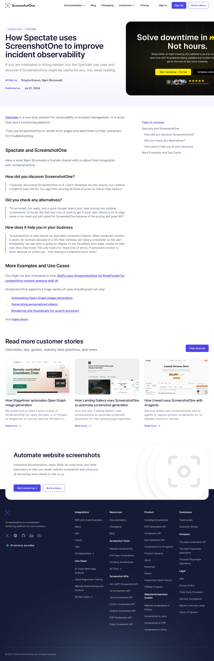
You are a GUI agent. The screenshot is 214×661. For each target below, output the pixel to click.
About (147, 560)
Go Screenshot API (120, 590)
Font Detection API (154, 540)
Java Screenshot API (121, 597)
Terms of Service (188, 612)
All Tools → (115, 568)
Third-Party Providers (191, 592)
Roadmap (149, 566)
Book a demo (198, 5)
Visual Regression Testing (89, 579)
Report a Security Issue (192, 605)
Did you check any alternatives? (164, 140)
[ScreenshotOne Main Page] (20, 5)
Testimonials (186, 520)
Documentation (118, 520)
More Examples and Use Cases (161, 152)
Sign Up (179, 5)
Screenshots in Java (155, 616)
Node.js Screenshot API (122, 610)
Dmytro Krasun (31, 80)
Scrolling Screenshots (121, 562)
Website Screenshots (121, 548)
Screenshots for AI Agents (158, 546)
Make (78, 526)
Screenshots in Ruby (155, 629)
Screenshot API (152, 533)
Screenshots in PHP (155, 622)
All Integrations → (84, 553)
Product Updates (153, 553)
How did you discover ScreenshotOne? (169, 134)
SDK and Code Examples (88, 520)
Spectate (12, 117)
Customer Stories (188, 526)
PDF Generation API (155, 526)
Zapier (78, 540)
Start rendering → (27, 488)
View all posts (197, 348)
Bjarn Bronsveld (52, 80)
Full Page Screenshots (122, 555)
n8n (77, 533)
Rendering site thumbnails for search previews (45, 311)
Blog (93, 5)
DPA (181, 578)
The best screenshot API (192, 542)
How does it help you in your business (168, 146)
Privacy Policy (187, 585)
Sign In (163, 5)
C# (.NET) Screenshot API (124, 584)
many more (20, 319)
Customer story (15, 29)
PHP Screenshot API (121, 617)
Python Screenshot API (122, 604)
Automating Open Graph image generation (42, 298)
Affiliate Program (153, 586)
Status (147, 573)
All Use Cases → (83, 596)
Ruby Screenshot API (121, 624)
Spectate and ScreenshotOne (160, 128)
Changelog (107, 5)
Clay (77, 546)
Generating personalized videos (34, 304)
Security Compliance (190, 598)
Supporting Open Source (158, 580)
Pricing (145, 5)
